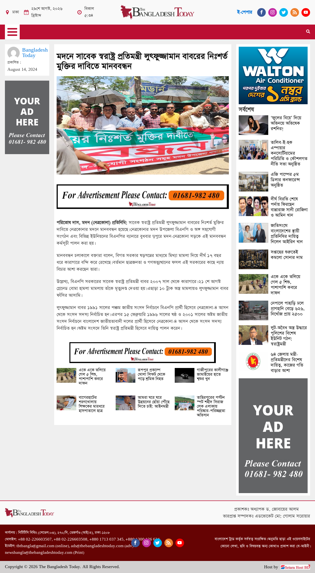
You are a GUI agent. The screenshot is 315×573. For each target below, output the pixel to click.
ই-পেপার (244, 12)
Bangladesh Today (35, 53)
